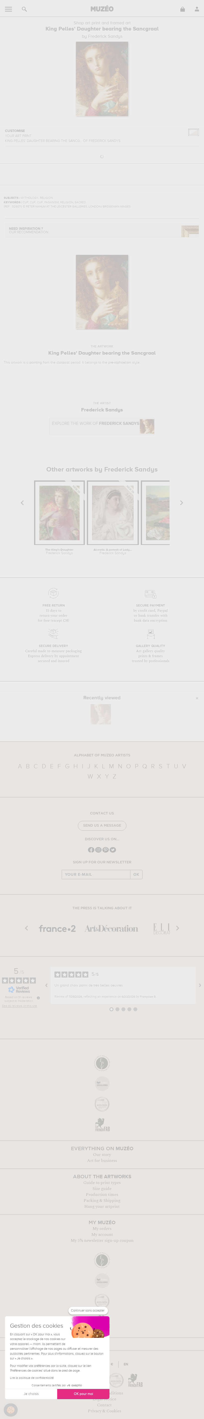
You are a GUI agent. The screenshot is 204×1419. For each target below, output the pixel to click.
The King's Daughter (59, 551)
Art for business (102, 1160)
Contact (104, 1405)
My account (102, 1234)
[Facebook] (91, 852)
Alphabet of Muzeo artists (102, 755)
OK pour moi (83, 1394)
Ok (136, 875)
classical (63, 362)
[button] (11, 1410)
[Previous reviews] (46, 985)
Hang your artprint (102, 1206)
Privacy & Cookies (104, 1411)
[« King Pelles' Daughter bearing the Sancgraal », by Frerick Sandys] (101, 714)
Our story (102, 1154)
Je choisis (31, 1394)
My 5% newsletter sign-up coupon (102, 1240)
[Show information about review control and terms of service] (38, 998)
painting (35, 362)
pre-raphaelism (119, 362)
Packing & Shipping (102, 1200)
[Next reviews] (200, 985)
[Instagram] (98, 852)
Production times (102, 1194)
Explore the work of (95, 424)
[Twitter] (112, 852)
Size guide (102, 1188)
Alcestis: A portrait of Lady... (113, 551)
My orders (102, 1228)
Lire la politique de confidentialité (32, 1378)
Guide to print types (102, 1183)
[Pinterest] (105, 852)
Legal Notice (104, 1399)
